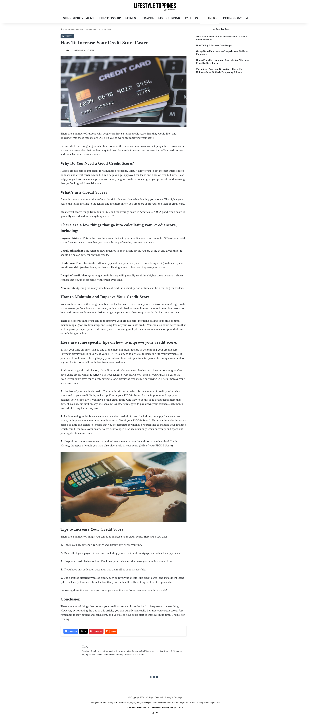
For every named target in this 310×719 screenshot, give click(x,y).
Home (64, 29)
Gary (68, 50)
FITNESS (131, 18)
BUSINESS (209, 18)
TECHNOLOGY (231, 18)
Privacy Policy (169, 707)
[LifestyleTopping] (155, 6)
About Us (131, 707)
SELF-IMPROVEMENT (78, 18)
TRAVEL (148, 18)
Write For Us (143, 707)
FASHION (191, 18)
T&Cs (180, 707)
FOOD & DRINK (169, 18)
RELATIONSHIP (110, 18)
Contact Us (155, 707)
